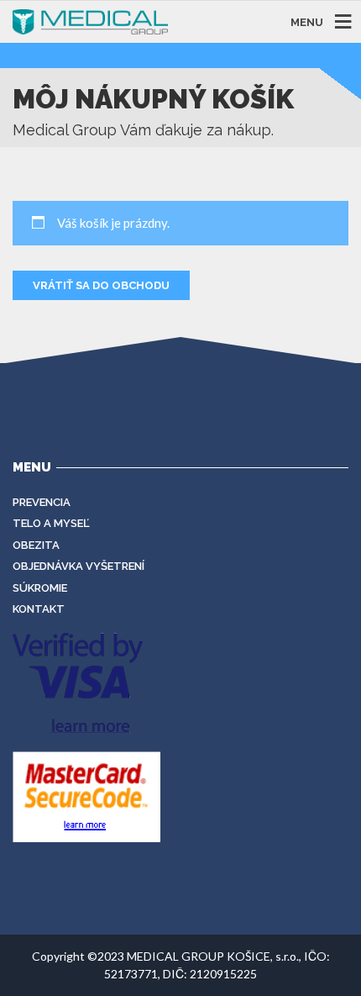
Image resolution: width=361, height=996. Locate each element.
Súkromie (40, 588)
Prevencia (42, 502)
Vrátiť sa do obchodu (101, 285)
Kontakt (39, 609)
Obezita (36, 545)
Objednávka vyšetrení (78, 566)
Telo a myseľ (51, 523)
